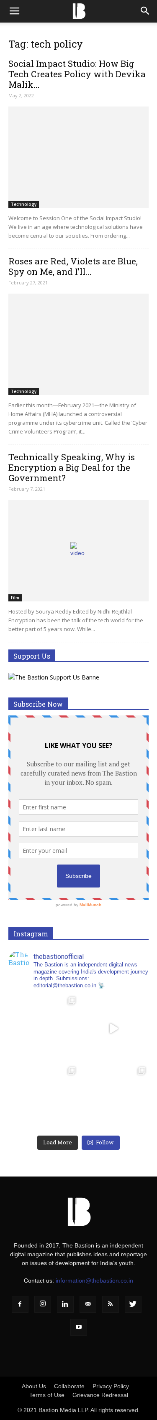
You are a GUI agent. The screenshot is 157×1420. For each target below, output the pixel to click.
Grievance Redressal (100, 1395)
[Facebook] (20, 1304)
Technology (23, 204)
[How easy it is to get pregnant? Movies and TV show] (114, 1099)
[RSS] (110, 1304)
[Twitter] (133, 1304)
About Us (34, 1386)
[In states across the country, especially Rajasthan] (114, 1029)
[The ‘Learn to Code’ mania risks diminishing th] (43, 1099)
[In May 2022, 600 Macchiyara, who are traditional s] (43, 1029)
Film (15, 598)
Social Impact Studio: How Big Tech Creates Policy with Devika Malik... (77, 74)
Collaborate (69, 1386)
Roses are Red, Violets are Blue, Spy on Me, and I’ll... (73, 266)
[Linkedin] (65, 1304)
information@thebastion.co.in (94, 1280)
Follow (105, 1142)
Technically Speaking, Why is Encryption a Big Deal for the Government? (71, 467)
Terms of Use (46, 1395)
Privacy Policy (111, 1386)
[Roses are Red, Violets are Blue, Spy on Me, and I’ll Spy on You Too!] (78, 344)
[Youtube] (78, 1327)
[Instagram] (42, 1304)
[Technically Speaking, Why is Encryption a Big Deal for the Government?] (78, 550)
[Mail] (88, 1304)
